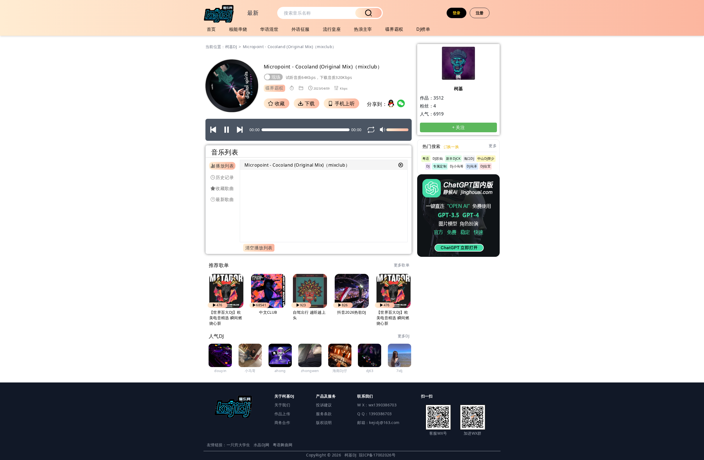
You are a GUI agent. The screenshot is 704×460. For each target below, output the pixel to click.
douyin (220, 370)
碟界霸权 (394, 29)
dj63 (369, 370)
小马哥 (250, 370)
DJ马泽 (472, 166)
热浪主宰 (363, 29)
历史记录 (225, 177)
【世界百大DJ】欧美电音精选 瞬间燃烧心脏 (225, 318)
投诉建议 (324, 404)
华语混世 (269, 29)
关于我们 (282, 404)
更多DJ (403, 335)
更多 (493, 145)
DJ (428, 166)
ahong (280, 370)
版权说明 (324, 422)
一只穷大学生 (238, 444)
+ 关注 (458, 127)
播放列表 (225, 166)
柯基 (458, 89)
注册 (480, 12)
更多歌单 (401, 265)
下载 (309, 103)
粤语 (425, 158)
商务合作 (282, 422)
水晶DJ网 (262, 444)
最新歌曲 (225, 199)
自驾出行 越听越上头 (309, 315)
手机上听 (344, 103)
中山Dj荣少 (485, 158)
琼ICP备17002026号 (377, 455)
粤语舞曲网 (283, 444)
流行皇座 (332, 29)
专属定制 (440, 166)
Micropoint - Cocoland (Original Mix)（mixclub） (297, 165)
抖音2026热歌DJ (351, 312)
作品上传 (282, 413)
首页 (211, 29)
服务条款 (324, 413)
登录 (457, 12)
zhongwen (310, 370)
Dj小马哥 (457, 166)
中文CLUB (268, 312)
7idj (399, 370)
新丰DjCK (453, 158)
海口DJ (469, 158)
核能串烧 (238, 29)
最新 (252, 12)
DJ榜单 (423, 29)
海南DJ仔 (339, 370)
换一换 (453, 146)
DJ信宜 (485, 166)
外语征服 (301, 29)
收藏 (279, 103)
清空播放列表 (258, 248)
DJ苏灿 (438, 158)
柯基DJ (231, 46)
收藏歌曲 (225, 188)
